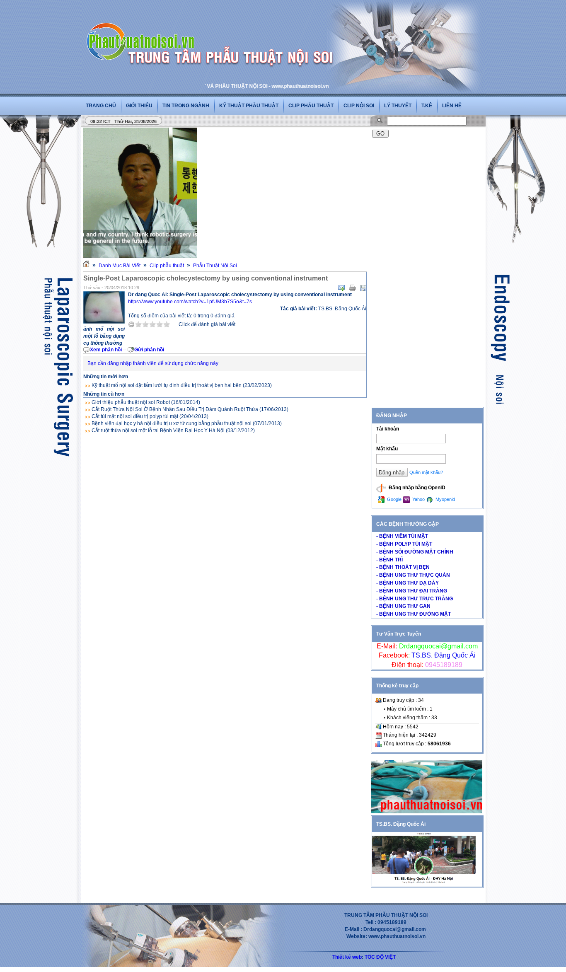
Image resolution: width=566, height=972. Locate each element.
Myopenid (444, 499)
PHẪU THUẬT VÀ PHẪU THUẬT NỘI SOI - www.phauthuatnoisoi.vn (228, 86)
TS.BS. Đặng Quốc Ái (443, 655)
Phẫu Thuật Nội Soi (215, 265)
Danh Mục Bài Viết (119, 265)
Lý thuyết (397, 106)
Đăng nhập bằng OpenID (416, 488)
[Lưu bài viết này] (363, 288)
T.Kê (426, 106)
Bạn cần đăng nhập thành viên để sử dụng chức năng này (152, 363)
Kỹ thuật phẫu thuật (248, 106)
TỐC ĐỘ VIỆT (380, 957)
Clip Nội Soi (358, 106)
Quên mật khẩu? (426, 472)
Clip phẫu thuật (311, 106)
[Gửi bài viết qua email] (341, 288)
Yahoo (418, 499)
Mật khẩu (387, 449)
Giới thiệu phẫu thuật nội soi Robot (131, 402)
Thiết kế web (347, 957)
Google (394, 499)
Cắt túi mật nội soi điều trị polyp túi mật (135, 416)
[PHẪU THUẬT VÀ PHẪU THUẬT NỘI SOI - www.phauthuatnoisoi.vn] (143, 31)
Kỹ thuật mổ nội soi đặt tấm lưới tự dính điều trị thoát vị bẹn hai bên (167, 385)
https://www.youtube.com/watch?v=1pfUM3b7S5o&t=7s (190, 302)
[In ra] (352, 288)
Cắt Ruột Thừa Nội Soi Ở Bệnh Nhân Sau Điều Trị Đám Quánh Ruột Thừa (175, 409)
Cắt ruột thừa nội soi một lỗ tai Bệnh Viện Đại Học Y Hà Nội (158, 430)
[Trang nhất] (86, 265)
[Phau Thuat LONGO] (426, 812)
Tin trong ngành (185, 106)
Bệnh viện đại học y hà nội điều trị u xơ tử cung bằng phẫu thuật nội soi (172, 423)
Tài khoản (387, 429)
